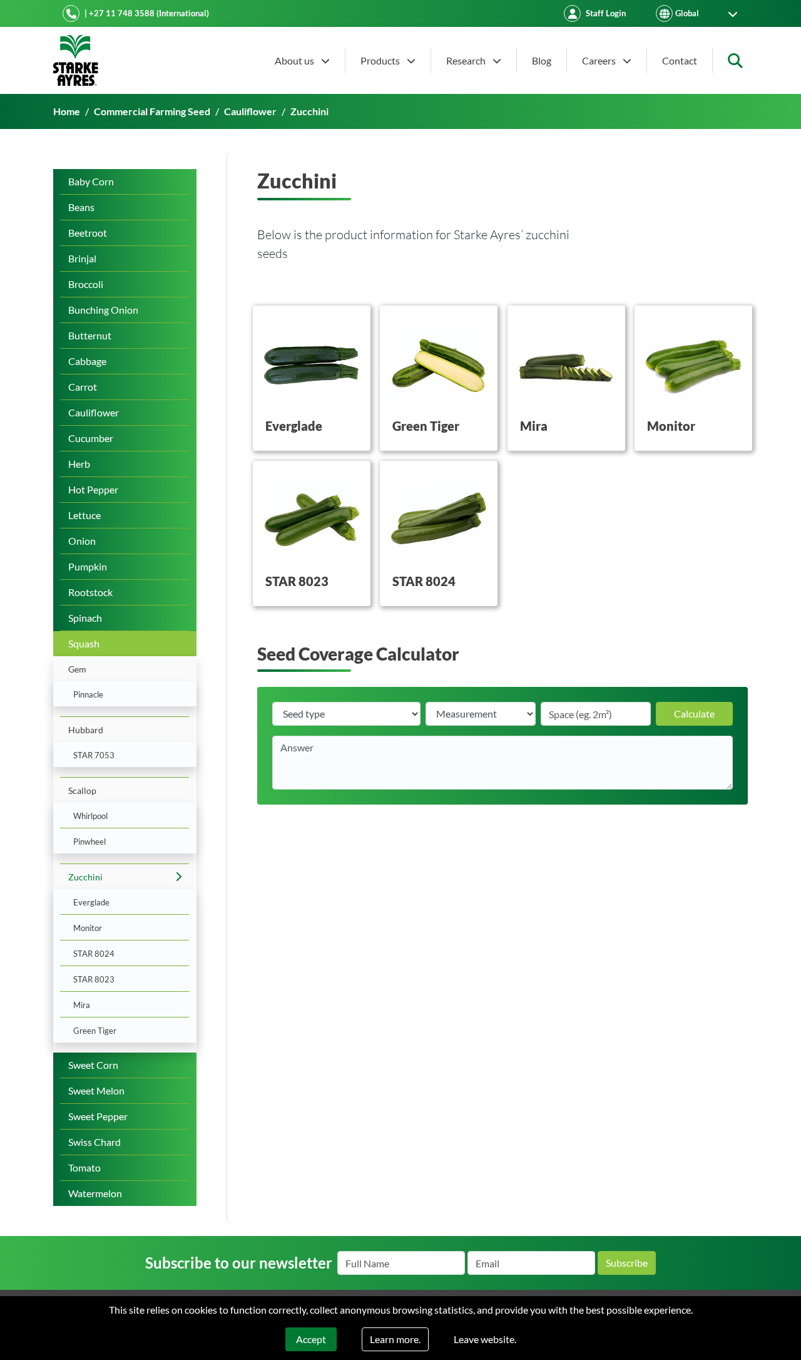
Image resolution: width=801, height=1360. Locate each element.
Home (66, 111)
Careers (600, 60)
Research (466, 60)
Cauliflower (250, 111)
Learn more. (395, 1339)
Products (381, 60)
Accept (311, 1339)
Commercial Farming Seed (152, 111)
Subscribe (627, 1263)
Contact (679, 60)
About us (295, 60)
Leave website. (485, 1339)
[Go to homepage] (75, 60)
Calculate (694, 713)
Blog (541, 60)
